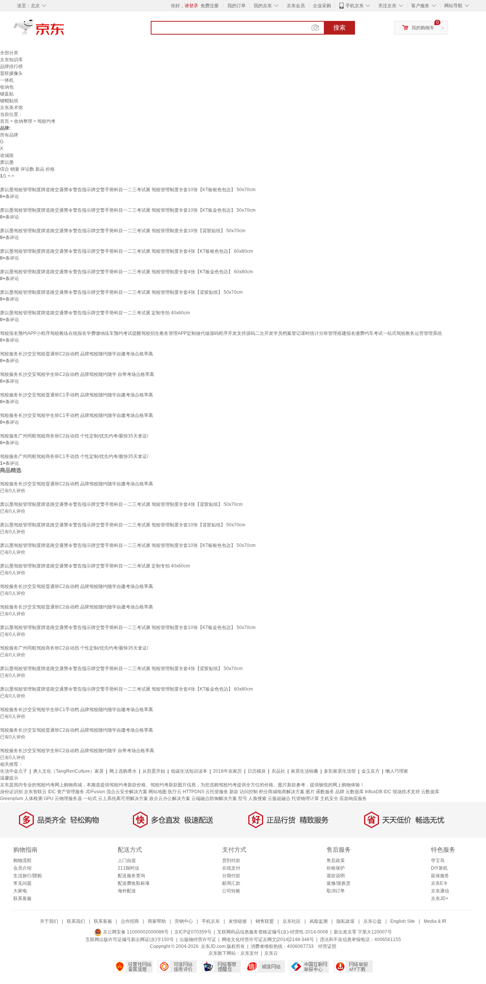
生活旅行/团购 (27, 875)
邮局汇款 (231, 883)
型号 (242, 798)
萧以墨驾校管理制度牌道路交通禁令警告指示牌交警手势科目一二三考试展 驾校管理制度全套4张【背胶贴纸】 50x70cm (121, 292)
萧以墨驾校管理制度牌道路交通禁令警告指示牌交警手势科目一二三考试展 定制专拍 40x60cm (95, 312)
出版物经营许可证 (198, 939)
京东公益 (372, 921)
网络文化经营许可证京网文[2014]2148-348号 (268, 939)
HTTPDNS (193, 791)
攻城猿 (7, 155)
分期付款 (231, 875)
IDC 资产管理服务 (66, 791)
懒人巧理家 (396, 771)
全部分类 (9, 52)
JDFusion (95, 791)
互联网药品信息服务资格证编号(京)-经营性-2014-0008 (272, 932)
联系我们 (76, 921)
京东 (64, 30)
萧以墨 (7, 162)
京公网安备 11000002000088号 (135, 932)
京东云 (271, 953)
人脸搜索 (257, 798)
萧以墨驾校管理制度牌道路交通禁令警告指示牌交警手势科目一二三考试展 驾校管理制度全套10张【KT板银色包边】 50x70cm (128, 189)
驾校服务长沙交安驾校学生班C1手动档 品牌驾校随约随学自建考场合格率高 (76, 415)
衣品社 (278, 771)
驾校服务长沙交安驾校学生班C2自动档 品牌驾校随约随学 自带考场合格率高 (77, 374)
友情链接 (238, 921)
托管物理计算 (305, 798)
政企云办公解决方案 (169, 798)
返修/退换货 (338, 883)
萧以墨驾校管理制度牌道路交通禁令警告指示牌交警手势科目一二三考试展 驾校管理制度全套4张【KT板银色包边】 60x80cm (126, 251)
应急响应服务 (353, 798)
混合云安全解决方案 (126, 791)
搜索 (339, 27)
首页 (4, 121)
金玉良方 (370, 771)
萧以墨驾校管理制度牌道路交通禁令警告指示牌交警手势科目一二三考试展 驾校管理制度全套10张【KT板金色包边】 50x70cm (128, 210)
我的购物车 (423, 27)
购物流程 (22, 860)
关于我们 (49, 921)
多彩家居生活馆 (340, 771)
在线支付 (231, 868)
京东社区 (291, 921)
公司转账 (231, 891)
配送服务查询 (131, 875)
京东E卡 (439, 883)
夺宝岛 (438, 860)
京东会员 (296, 5)
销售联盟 (265, 921)
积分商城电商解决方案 (282, 791)
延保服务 (440, 875)
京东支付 (249, 953)
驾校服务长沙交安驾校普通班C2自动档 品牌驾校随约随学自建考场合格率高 (76, 354)
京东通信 (440, 891)
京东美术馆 (11, 107)
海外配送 (127, 891)
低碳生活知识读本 (189, 771)
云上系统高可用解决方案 (123, 798)
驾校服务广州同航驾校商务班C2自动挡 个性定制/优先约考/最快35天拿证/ (74, 436)
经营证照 (327, 946)
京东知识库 (11, 59)
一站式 (90, 798)
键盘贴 (7, 94)
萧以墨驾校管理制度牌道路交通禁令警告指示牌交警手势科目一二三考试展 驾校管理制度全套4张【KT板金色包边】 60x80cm (126, 271)
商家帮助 (157, 921)
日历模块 (257, 771)
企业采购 (322, 5)
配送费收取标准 (134, 883)
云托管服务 (216, 791)
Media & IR (435, 921)
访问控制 (249, 791)
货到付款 (231, 860)
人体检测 (33, 798)
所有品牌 (9, 135)
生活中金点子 (13, 771)
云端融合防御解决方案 (214, 798)
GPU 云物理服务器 (63, 798)
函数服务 (325, 791)
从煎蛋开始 (153, 771)
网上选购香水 (123, 771)
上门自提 (127, 860)
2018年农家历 (227, 771)
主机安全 (329, 798)
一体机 (7, 80)
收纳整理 (23, 121)
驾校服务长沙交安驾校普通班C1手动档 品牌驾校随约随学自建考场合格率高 (76, 395)
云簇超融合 (279, 798)
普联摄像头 (11, 73)
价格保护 (336, 868)
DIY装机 (439, 868)
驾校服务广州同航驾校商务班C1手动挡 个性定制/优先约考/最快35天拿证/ (74, 456)
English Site (402, 921)
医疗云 (174, 791)
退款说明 (336, 875)
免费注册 (209, 5)
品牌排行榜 (11, 66)
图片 (310, 791)
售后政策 (336, 860)
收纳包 (7, 87)
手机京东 (355, 5)
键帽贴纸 (9, 100)
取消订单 (336, 891)
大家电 (20, 891)
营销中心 (184, 921)
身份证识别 (11, 791)
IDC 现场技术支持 (401, 791)
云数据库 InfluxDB (364, 791)
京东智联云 (35, 791)
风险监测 (318, 921)
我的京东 (263, 5)
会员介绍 (22, 868)
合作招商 (130, 921)
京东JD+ (439, 898)
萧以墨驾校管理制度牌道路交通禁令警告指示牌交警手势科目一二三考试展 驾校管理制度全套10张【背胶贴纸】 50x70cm (122, 230)
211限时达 (128, 868)
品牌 (339, 791)
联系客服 (22, 898)
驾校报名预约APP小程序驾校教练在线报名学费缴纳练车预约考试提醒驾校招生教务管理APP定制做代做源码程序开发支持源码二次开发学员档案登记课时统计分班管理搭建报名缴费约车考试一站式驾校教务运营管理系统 (221, 333)
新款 (233, 791)
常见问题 (22, 883)
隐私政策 (345, 921)
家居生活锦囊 (304, 771)
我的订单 (236, 5)
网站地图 (157, 791)
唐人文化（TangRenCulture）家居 (68, 771)
